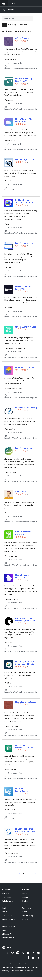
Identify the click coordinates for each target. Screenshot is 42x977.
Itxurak (25, 893)
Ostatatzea (6, 897)
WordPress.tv (8, 919)
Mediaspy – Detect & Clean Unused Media (24, 662)
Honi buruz (6, 890)
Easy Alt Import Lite (24, 243)
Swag (25, 919)
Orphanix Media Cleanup (26, 408)
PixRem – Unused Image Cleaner (23, 287)
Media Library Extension (26, 702)
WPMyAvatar (21, 491)
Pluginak (25, 897)
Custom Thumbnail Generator (23, 533)
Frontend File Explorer (25, 367)
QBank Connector (23, 38)
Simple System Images (25, 327)
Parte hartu (26, 908)
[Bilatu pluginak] (31, 18)
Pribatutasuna (7, 901)
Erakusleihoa (27, 890)
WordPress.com (9, 926)
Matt (5, 930)
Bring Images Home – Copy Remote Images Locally (25, 830)
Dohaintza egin (29, 916)
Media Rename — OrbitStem (22, 576)
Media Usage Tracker (25, 159)
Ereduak (25, 901)
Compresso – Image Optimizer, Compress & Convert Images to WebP (26, 619)
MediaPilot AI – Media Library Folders (25, 120)
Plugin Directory (8, 10)
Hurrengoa (21, 878)
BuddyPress (8, 938)
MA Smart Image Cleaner (21, 789)
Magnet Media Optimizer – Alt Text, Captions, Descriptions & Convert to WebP (25, 746)
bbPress (6, 934)
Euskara (10, 948)
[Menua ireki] (38, 3)
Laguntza (5, 912)
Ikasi (4, 908)
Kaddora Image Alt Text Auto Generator (24, 201)
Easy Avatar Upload (24, 448)
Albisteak (5, 893)
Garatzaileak (7, 916)
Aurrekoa (7, 873)
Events (25, 912)
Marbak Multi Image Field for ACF (24, 79)
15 (35, 873)
